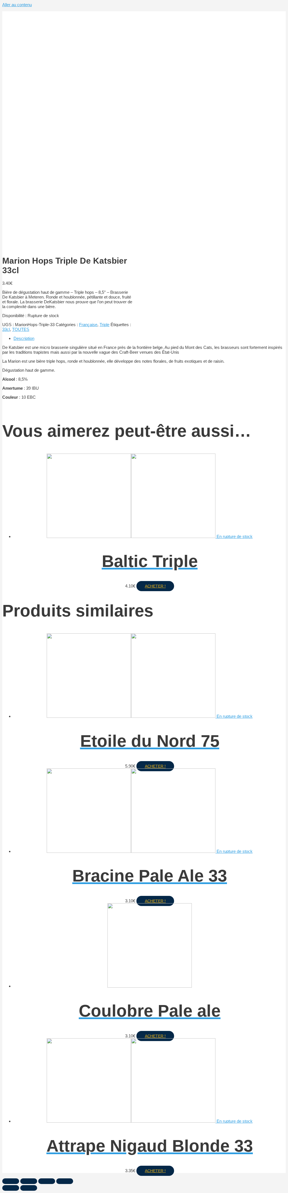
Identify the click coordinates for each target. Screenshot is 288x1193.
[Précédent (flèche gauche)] (10, 1188)
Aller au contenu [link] (17, 4)
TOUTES (20, 329)
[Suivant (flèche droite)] (28, 1188)
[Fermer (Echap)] (10, 1181)
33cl (6, 329)
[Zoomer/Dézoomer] (64, 1181)
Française (88, 324)
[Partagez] (28, 1181)
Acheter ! (155, 586)
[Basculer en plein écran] (46, 1181)
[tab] (150, 338)
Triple (104, 324)
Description (24, 338)
